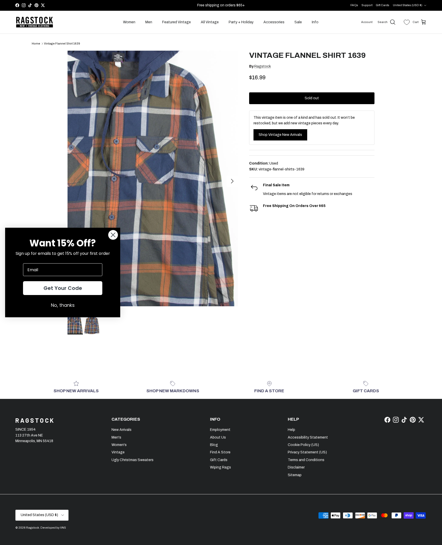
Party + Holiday (241, 22)
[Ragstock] (34, 22)
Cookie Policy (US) (303, 445)
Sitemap (295, 475)
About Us (218, 437)
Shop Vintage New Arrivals (280, 135)
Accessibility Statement (308, 437)
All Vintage (210, 22)
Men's (116, 437)
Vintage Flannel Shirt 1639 (62, 43)
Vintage (118, 452)
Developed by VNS (53, 527)
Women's (119, 445)
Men (148, 22)
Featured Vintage (176, 22)
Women (129, 22)
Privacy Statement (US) (307, 452)
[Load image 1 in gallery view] (153, 178)
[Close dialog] (113, 235)
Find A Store (220, 452)
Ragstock (262, 66)
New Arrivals (121, 430)
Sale (298, 22)
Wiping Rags (220, 467)
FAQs (354, 5)
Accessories (273, 22)
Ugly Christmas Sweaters (132, 460)
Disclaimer (296, 467)
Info (315, 22)
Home (36, 43)
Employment (220, 430)
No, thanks (63, 305)
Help (291, 430)
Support (366, 5)
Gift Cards (382, 5)
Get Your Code (62, 288)
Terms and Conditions (306, 460)
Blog (214, 445)
